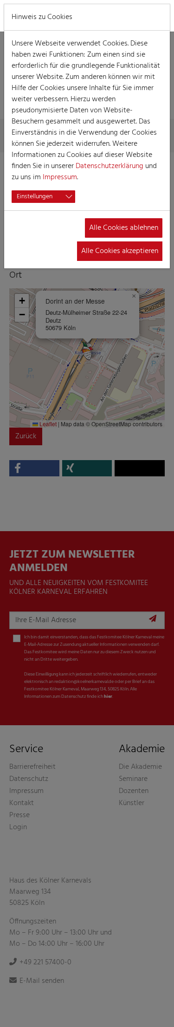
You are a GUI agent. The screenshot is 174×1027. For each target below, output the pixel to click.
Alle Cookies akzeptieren (119, 251)
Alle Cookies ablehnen (123, 228)
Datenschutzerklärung (109, 166)
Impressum (60, 177)
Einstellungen (34, 196)
